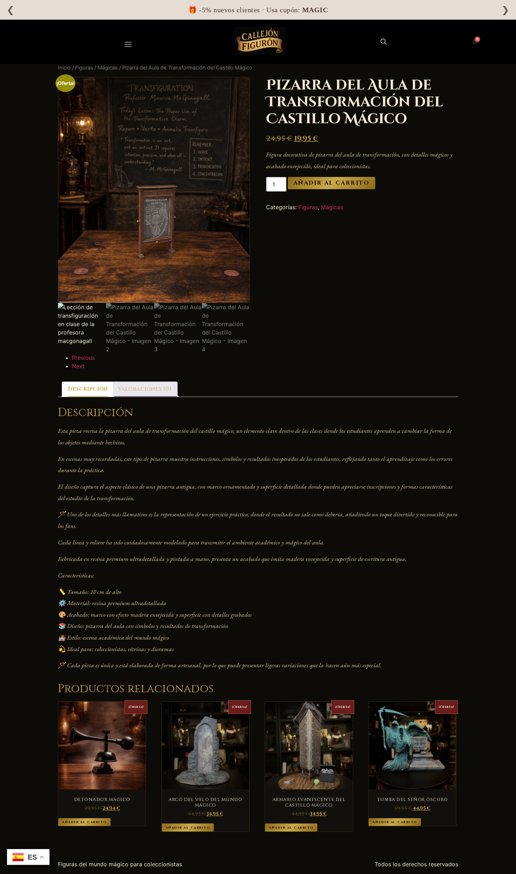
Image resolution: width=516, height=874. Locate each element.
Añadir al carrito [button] (84, 822)
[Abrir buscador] (383, 42)
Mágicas (108, 68)
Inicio (64, 68)
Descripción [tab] (88, 389)
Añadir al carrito (331, 183)
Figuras (84, 68)
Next (78, 366)
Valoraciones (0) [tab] (145, 389)
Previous (83, 357)
